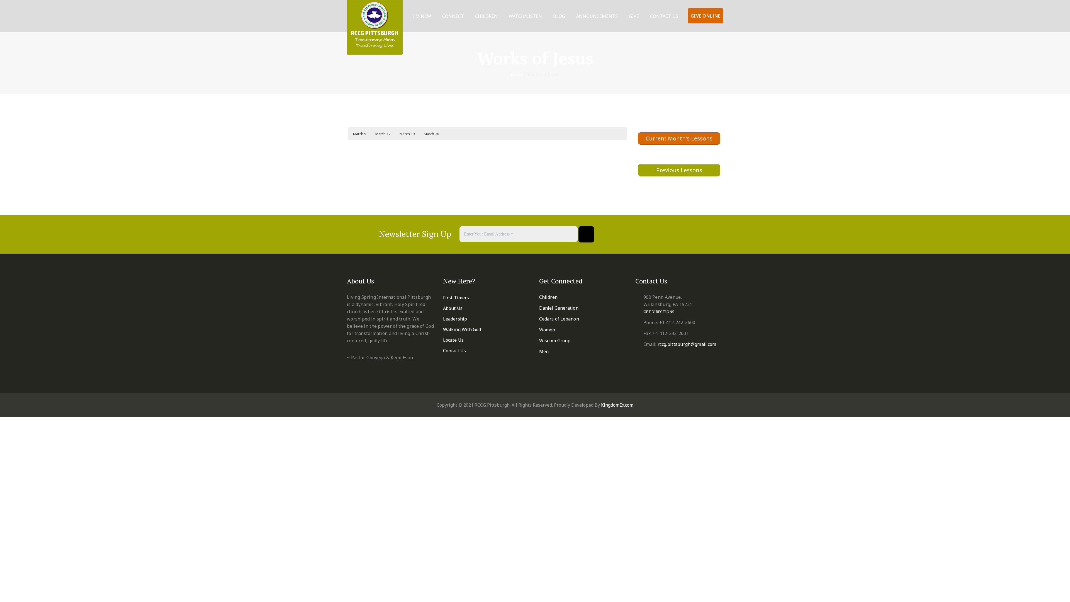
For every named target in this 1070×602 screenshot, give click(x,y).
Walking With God (462, 329)
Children (486, 16)
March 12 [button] (382, 133)
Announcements (597, 16)
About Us (453, 308)
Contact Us (664, 16)
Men (544, 351)
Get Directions (658, 311)
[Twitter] (649, 234)
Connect (453, 16)
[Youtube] (677, 234)
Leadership (455, 319)
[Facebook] (636, 234)
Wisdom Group (554, 341)
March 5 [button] (359, 133)
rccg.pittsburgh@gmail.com (687, 344)
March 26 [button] (431, 133)
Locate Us (453, 340)
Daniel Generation (558, 308)
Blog (559, 16)
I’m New (422, 16)
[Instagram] (690, 234)
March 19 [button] (407, 133)
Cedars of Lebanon (559, 319)
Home (517, 74)
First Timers (456, 298)
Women (547, 330)
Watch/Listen (525, 16)
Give (634, 16)
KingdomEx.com (617, 405)
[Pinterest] (663, 234)
